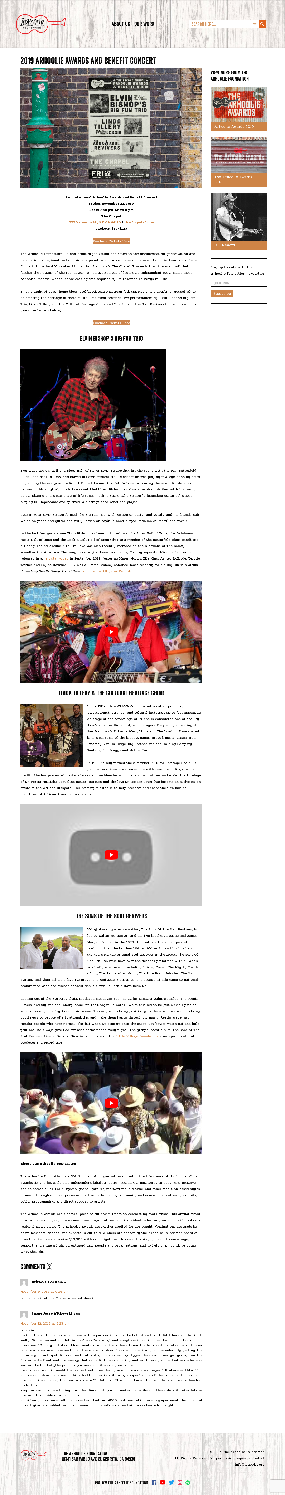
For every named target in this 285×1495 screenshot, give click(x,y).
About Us (120, 23)
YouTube (162, 1482)
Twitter (171, 1482)
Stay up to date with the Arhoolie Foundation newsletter (237, 270)
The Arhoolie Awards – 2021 (235, 179)
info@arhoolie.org (250, 1464)
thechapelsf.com (139, 222)
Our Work (144, 23)
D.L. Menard (224, 245)
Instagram (180, 1482)
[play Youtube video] (111, 632)
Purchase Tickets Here (111, 241)
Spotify (187, 1482)
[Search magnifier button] (262, 24)
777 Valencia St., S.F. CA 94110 (95, 222)
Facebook (154, 1482)
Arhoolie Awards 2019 (234, 127)
